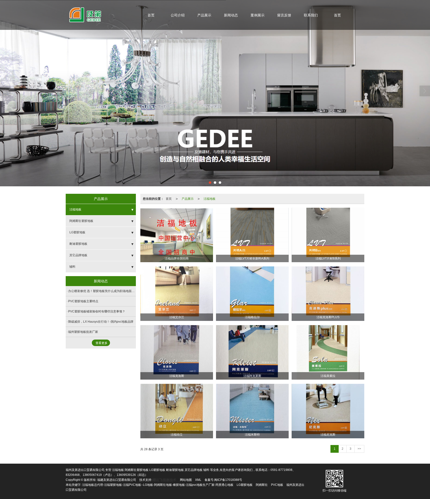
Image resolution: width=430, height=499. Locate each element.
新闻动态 (231, 15)
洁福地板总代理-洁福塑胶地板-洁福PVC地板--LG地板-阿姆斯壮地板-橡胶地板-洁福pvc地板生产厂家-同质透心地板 (157, 485)
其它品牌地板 (78, 255)
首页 (151, 15)
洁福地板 (209, 198)
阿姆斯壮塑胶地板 (81, 221)
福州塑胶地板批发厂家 (83, 332)
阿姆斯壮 (262, 485)
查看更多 (102, 343)
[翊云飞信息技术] (164, 480)
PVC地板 (277, 485)
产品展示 (204, 15)
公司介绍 (178, 15)
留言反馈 (284, 15)
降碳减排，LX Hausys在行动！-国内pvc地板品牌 (100, 321)
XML (198, 480)
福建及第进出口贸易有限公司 (116, 480)
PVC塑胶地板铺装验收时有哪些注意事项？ (96, 311)
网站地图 (186, 480)
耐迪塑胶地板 (78, 244)
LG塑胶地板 (77, 232)
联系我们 (311, 15)
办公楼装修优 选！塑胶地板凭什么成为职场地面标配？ (102, 291)
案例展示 (258, 15)
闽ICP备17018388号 (228, 480)
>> (359, 448)
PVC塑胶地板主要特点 (83, 301)
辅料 (72, 266)
